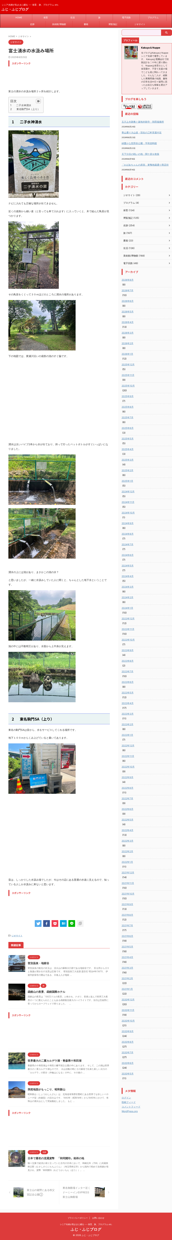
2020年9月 (128, 1031)
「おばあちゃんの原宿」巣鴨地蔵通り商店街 (145, 164)
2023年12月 (128, 618)
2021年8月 (127, 914)
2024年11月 (128, 502)
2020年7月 (127, 1052)
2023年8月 (128, 660)
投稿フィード (129, 1102)
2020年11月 (128, 1010)
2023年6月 (128, 682)
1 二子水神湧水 (20, 105)
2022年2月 (127, 851)
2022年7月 (127, 798)
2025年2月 (127, 470)
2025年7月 (127, 417)
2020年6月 (128, 1063)
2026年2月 (127, 343)
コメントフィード (131, 1106)
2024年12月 (128, 491)
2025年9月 (128, 396)
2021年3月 (127, 967)
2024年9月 (128, 523)
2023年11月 (128, 629)
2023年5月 (128, 692)
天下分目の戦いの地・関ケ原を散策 (140, 154)
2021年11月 (128, 883)
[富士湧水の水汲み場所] (63, 923)
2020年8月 (128, 1041)
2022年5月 (127, 819)
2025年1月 (127, 480)
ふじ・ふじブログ (15, 9)
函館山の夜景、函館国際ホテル (46, 991)
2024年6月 (128, 555)
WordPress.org (130, 1111)
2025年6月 (128, 428)
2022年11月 (128, 756)
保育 (46, 17)
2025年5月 (128, 438)
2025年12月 (128, 364)
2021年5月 (127, 946)
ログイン (126, 1097)
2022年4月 (127, 830)
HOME (18, 17)
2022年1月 (127, 861)
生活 (72, 17)
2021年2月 (127, 978)
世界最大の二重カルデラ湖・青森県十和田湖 (54, 1060)
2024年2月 (127, 597)
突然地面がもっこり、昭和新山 (46, 1089)
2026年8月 (128, 279)
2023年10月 (128, 639)
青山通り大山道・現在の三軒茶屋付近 (142, 132)
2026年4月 (128, 322)
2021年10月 (128, 893)
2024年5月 (128, 565)
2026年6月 (128, 301)
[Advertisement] (69, 75)
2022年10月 (128, 766)
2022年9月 (127, 777)
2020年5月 (128, 1073)
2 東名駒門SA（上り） (25, 109)
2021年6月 (127, 936)
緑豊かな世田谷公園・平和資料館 (139, 143)
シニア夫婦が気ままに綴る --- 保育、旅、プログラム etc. (86, 1224)
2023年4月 (128, 703)
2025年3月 (128, 459)
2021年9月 (127, 904)
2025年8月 (128, 406)
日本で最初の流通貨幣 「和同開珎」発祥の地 (56, 1158)
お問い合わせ (98, 1218)
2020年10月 (128, 1020)
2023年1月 (127, 734)
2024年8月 (128, 533)
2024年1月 (127, 607)
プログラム (153, 17)
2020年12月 (128, 999)
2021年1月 (127, 988)
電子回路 (126, 17)
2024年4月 (128, 576)
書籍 (86, 24)
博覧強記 (113, 24)
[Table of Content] (38, 101)
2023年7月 (127, 671)
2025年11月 (128, 375)
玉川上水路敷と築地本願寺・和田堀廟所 (143, 121)
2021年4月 (127, 957)
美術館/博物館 (59, 24)
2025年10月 (128, 385)
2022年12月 (128, 745)
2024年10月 (128, 512)
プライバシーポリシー (78, 1218)
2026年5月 (128, 311)
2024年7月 (127, 544)
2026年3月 (128, 332)
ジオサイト (139, 24)
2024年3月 (128, 586)
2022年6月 (127, 809)
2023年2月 (127, 724)
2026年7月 (127, 290)
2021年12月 (128, 872)
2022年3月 (127, 840)
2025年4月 (128, 449)
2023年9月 (128, 650)
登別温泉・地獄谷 (38, 963)
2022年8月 (127, 787)
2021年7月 (127, 925)
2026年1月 (127, 353)
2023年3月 (128, 713)
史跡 (32, 24)
